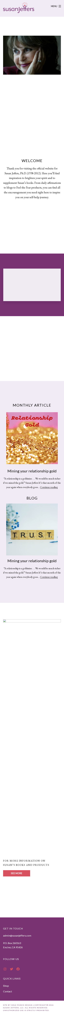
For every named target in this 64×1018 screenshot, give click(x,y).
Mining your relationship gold (32, 471)
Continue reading (49, 487)
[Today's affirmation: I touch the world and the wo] (32, 285)
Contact (7, 991)
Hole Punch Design (21, 1005)
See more (16, 873)
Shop (6, 985)
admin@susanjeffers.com (17, 935)
